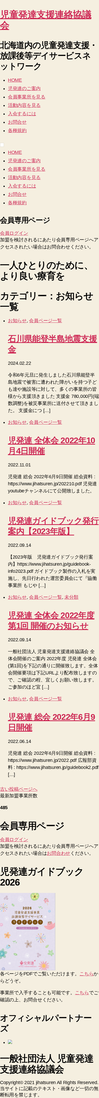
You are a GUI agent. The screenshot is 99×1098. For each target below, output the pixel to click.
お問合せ (17, 122)
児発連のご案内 (24, 88)
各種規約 (17, 130)
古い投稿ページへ (18, 789)
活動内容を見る (24, 105)
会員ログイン (14, 233)
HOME (15, 80)
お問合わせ (58, 853)
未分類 (71, 597)
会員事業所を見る (26, 97)
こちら (86, 973)
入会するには (22, 113)
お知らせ (17, 320)
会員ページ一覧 (45, 320)
